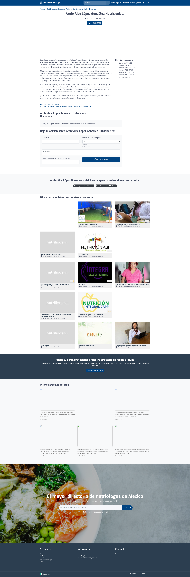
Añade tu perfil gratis (133, 3)
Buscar (128, 508)
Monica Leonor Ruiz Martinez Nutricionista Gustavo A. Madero (56, 315)
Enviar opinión (102, 159)
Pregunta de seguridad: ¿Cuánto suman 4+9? (57, 158)
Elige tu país (46, 574)
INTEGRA (81, 284)
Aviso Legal (81, 556)
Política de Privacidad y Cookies (87, 558)
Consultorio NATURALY (86, 345)
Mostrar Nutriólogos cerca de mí (96, 512)
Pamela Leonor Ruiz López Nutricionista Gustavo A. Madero (55, 285)
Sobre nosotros (45, 554)
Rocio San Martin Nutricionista (51, 254)
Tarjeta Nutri (45, 345)
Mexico (42, 9)
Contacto (118, 554)
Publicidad (43, 556)
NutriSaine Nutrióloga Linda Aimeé (128, 224)
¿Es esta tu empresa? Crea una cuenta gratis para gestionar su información (65, 106)
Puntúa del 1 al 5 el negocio (91, 138)
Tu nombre (45, 138)
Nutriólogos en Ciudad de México (58, 9)
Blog (41, 561)
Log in (146, 3)
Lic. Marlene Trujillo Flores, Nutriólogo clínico (132, 284)
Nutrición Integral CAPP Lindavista (90, 315)
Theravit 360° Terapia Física (88, 224)
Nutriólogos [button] (115, 3)
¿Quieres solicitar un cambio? (49, 104)
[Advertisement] (123, 42)
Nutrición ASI (83, 254)
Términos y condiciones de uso (87, 554)
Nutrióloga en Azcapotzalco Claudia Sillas (131, 345)
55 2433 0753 (95, 23)
